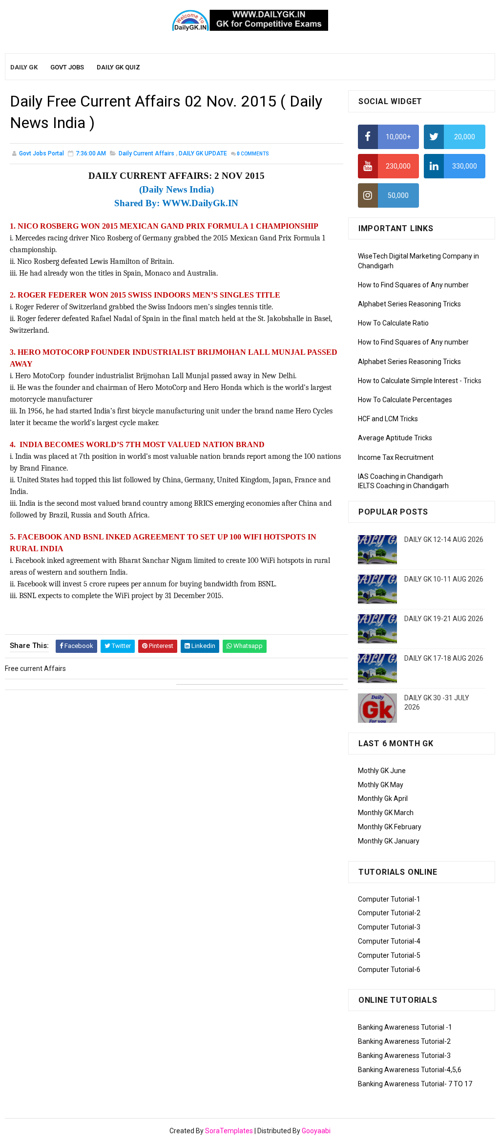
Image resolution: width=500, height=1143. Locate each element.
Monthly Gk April (383, 798)
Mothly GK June (382, 771)
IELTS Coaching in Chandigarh (403, 486)
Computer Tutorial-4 (389, 941)
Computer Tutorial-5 (389, 955)
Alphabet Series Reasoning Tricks (409, 304)
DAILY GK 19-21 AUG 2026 (443, 619)
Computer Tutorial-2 (389, 913)
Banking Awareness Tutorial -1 (405, 1027)
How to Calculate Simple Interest (408, 381)
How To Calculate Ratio (393, 323)
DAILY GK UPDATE (203, 153)
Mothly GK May (380, 785)
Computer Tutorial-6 (389, 969)
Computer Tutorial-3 (389, 927)
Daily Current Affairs (146, 153)
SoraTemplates (229, 1131)
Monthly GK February (389, 827)
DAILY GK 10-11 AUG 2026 (443, 579)
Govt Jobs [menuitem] (67, 67)
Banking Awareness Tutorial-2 (404, 1041)
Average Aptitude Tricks (395, 438)
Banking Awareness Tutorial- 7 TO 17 (415, 1084)
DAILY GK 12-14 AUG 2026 (443, 539)
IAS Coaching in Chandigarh (400, 476)
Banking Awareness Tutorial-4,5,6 (409, 1070)
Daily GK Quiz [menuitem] (118, 67)
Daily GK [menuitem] (24, 67)
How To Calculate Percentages (405, 400)
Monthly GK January (388, 841)
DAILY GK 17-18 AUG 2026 (443, 658)
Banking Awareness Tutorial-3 (404, 1055)
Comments (253, 153)
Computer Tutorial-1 (389, 899)
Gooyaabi (316, 1131)
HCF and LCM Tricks (388, 419)
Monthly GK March (386, 813)
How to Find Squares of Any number (413, 285)
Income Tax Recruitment (396, 457)
